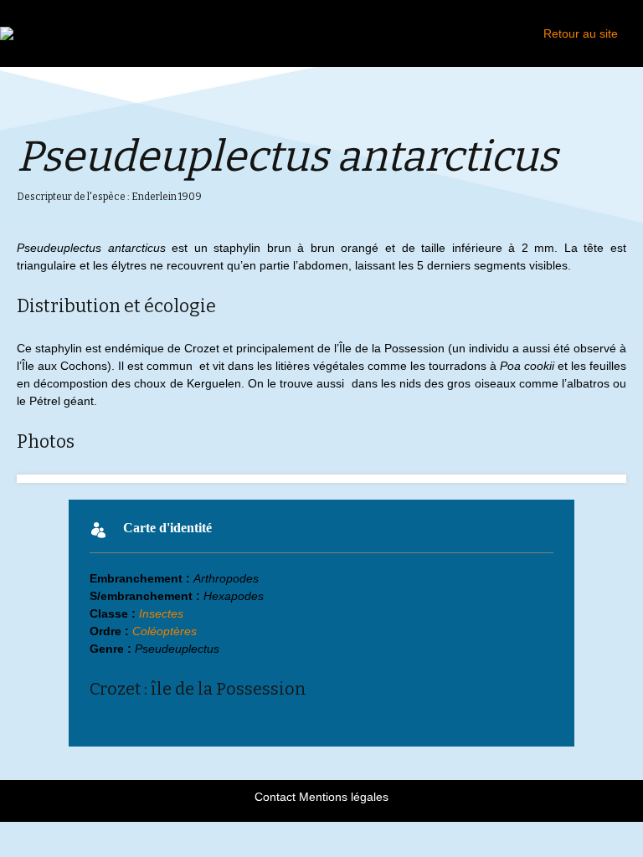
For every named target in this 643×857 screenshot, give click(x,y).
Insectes (161, 613)
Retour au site (580, 33)
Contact (275, 796)
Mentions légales (343, 796)
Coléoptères (164, 631)
